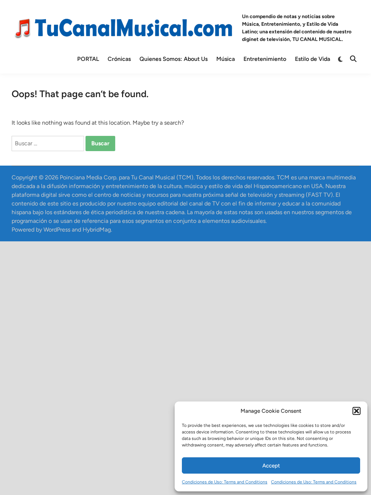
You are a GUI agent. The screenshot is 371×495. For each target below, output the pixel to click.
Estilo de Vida (312, 58)
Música (225, 58)
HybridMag (97, 229)
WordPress (56, 229)
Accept (271, 465)
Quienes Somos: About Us (173, 58)
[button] (356, 411)
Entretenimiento (264, 58)
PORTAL (88, 58)
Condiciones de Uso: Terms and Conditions (224, 481)
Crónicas (119, 58)
